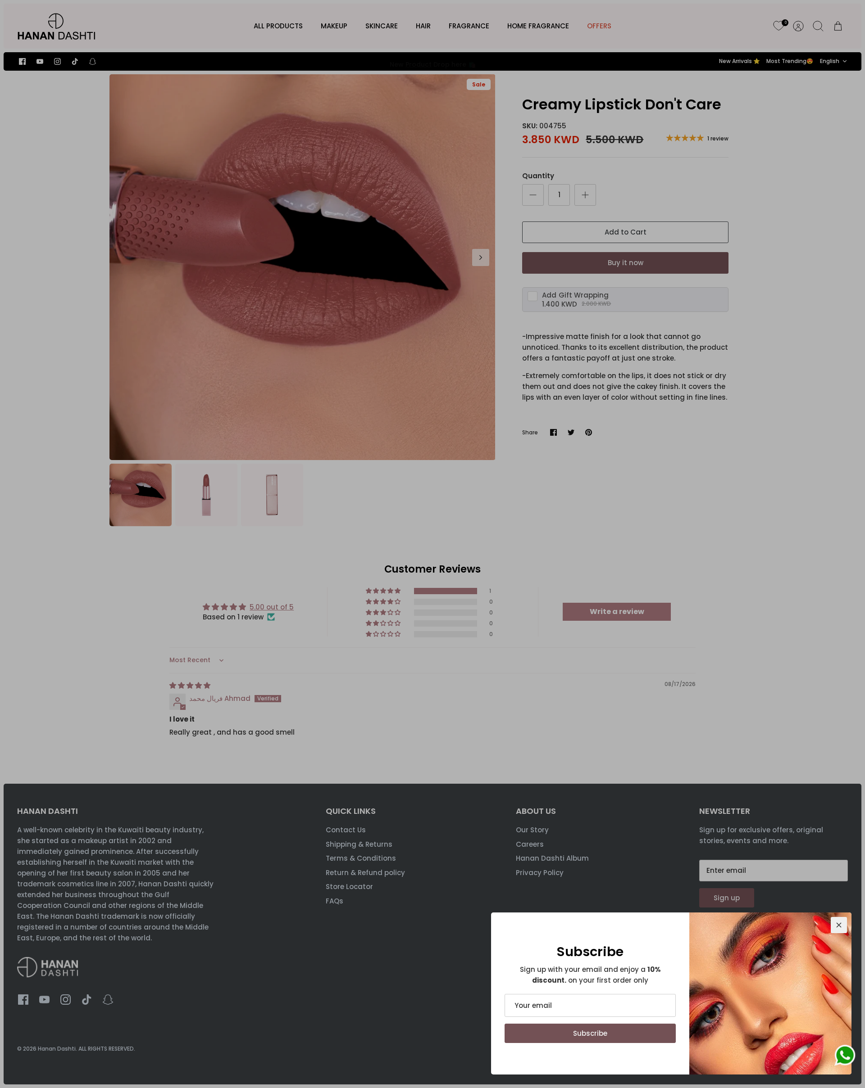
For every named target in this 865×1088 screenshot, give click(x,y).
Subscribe (590, 1033)
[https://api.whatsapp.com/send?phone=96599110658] (844, 1057)
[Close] (839, 925)
